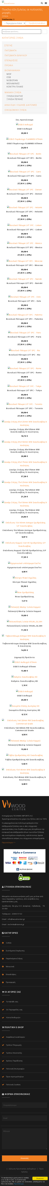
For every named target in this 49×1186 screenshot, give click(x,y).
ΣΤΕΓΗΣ (8, 45)
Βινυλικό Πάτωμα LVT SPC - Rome (24, 372)
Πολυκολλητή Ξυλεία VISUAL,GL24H (24, 626)
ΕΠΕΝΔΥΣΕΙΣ (11, 60)
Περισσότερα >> (8, 842)
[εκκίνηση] (44, 31)
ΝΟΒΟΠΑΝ (12, 80)
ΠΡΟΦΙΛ (9, 65)
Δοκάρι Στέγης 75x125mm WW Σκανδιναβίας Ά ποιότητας (24, 491)
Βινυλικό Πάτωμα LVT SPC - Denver (24, 194)
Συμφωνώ (40, 1178)
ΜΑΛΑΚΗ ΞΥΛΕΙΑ (13, 92)
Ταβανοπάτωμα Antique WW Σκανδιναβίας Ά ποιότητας (24, 644)
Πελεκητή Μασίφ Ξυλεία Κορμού (24, 611)
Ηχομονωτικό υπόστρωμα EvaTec (24, 567)
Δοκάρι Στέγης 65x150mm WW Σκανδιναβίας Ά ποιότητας (24, 450)
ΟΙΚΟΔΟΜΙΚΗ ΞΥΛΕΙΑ (16, 110)
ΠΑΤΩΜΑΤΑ (10, 50)
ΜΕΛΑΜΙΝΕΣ (13, 83)
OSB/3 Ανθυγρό (24, 129)
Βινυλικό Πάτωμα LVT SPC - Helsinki (24, 211)
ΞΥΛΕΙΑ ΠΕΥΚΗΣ (15, 99)
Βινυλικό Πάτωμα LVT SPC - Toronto (24, 408)
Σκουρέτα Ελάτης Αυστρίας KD (24, 710)
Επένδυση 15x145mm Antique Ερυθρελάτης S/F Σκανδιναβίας (24, 531)
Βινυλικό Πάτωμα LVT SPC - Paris (24, 337)
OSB (9, 77)
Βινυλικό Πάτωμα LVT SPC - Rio (24, 354)
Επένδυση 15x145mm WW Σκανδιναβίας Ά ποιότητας (24, 778)
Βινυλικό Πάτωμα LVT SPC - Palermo (24, 319)
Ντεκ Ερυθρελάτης (24, 596)
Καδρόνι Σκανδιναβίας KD (24, 681)
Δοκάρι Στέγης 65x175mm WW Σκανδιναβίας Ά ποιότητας (24, 470)
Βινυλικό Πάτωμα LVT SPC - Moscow (24, 265)
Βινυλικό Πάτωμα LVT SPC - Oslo (24, 301)
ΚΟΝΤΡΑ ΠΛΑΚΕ (15, 86)
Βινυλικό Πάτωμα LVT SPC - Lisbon (24, 229)
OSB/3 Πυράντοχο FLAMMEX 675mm (24, 143)
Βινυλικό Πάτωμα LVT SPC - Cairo (24, 176)
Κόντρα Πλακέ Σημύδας (24, 582)
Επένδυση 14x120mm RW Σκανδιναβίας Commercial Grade (24, 729)
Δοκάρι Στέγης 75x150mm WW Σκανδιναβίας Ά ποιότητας (24, 511)
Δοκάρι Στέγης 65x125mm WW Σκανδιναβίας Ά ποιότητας (24, 430)
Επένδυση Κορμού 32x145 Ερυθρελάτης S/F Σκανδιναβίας (24, 551)
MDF (9, 74)
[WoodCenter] (8, 3)
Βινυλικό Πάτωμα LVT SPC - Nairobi (24, 283)
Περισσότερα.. (19, 1184)
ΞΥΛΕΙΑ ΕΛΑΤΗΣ (15, 96)
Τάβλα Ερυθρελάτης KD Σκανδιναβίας (24, 759)
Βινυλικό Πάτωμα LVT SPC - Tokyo (24, 390)
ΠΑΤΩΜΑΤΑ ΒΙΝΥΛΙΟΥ (16, 55)
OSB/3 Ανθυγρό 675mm (24, 666)
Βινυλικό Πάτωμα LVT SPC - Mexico (24, 247)
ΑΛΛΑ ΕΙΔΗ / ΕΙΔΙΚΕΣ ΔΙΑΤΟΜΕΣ (21, 105)
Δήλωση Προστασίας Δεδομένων (22, 1169)
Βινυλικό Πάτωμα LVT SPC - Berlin (24, 158)
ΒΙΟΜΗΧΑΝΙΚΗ (12, 70)
